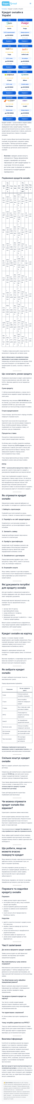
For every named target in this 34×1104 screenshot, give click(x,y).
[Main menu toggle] (30, 3)
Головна (4, 9)
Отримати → (9, 41)
